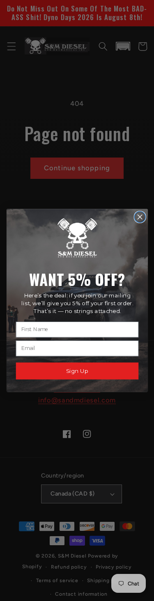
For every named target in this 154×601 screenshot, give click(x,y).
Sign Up (77, 371)
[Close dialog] (139, 217)
